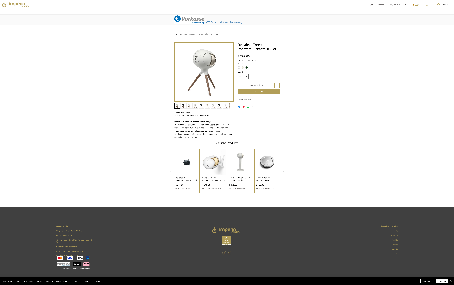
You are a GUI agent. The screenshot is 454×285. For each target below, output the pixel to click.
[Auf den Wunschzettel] (277, 85)
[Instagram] (229, 253)
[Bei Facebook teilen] (239, 106)
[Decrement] (239, 76)
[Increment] (246, 76)
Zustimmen (442, 281)
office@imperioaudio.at (65, 235)
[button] (427, 4)
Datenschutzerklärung (92, 281)
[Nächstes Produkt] (283, 171)
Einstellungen (427, 281)
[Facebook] (224, 253)
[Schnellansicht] (186, 162)
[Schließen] (451, 281)
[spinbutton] (243, 76)
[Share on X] (252, 106)
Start (176, 34)
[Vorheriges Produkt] (170, 171)
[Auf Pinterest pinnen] (243, 106)
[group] (227, 171)
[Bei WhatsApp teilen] (248, 106)
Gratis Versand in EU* (252, 60)
